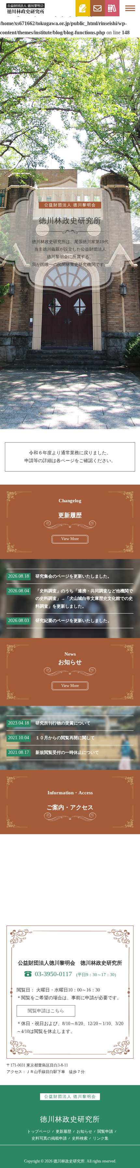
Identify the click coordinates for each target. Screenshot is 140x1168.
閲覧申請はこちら (46, 1010)
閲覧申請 (105, 1131)
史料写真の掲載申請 (49, 1138)
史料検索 (80, 1138)
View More (70, 539)
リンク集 (100, 1138)
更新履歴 (63, 1131)
